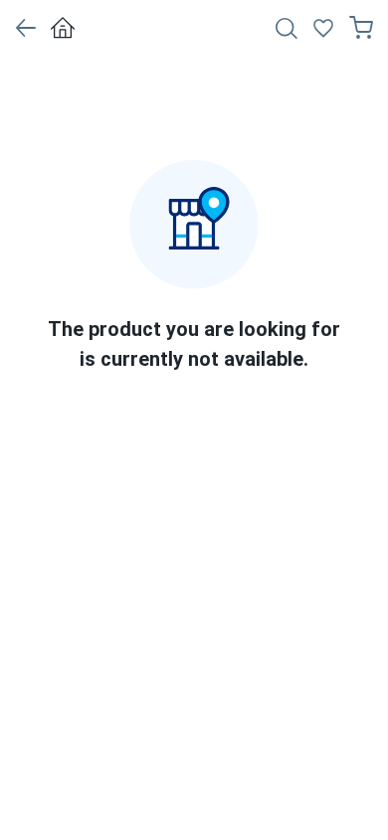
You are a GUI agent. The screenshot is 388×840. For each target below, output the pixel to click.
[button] (25, 28)
